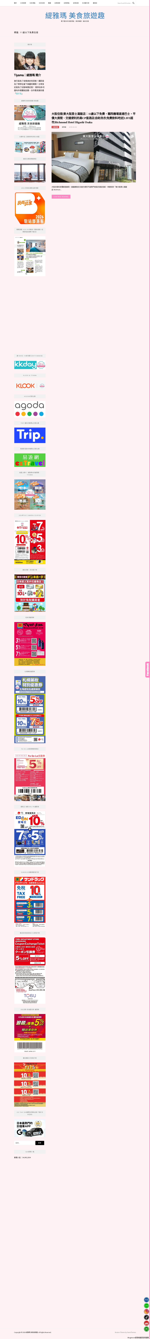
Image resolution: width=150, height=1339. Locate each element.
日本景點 (32, 3)
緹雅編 (64, 127)
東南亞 (95, 3)
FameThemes (131, 1332)
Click (147, 670)
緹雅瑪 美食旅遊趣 (75, 15)
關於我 (19, 93)
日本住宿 (42, 3)
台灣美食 (57, 3)
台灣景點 (66, 3)
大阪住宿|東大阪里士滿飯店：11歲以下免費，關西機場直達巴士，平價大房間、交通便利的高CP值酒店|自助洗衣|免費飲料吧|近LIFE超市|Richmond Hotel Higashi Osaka (94, 118)
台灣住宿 (76, 3)
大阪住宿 (55, 127)
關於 (15, 3)
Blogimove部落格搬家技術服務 (138, 1338)
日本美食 (23, 3)
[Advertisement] (94, 77)
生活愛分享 (85, 3)
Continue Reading (61, 197)
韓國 (49, 3)
